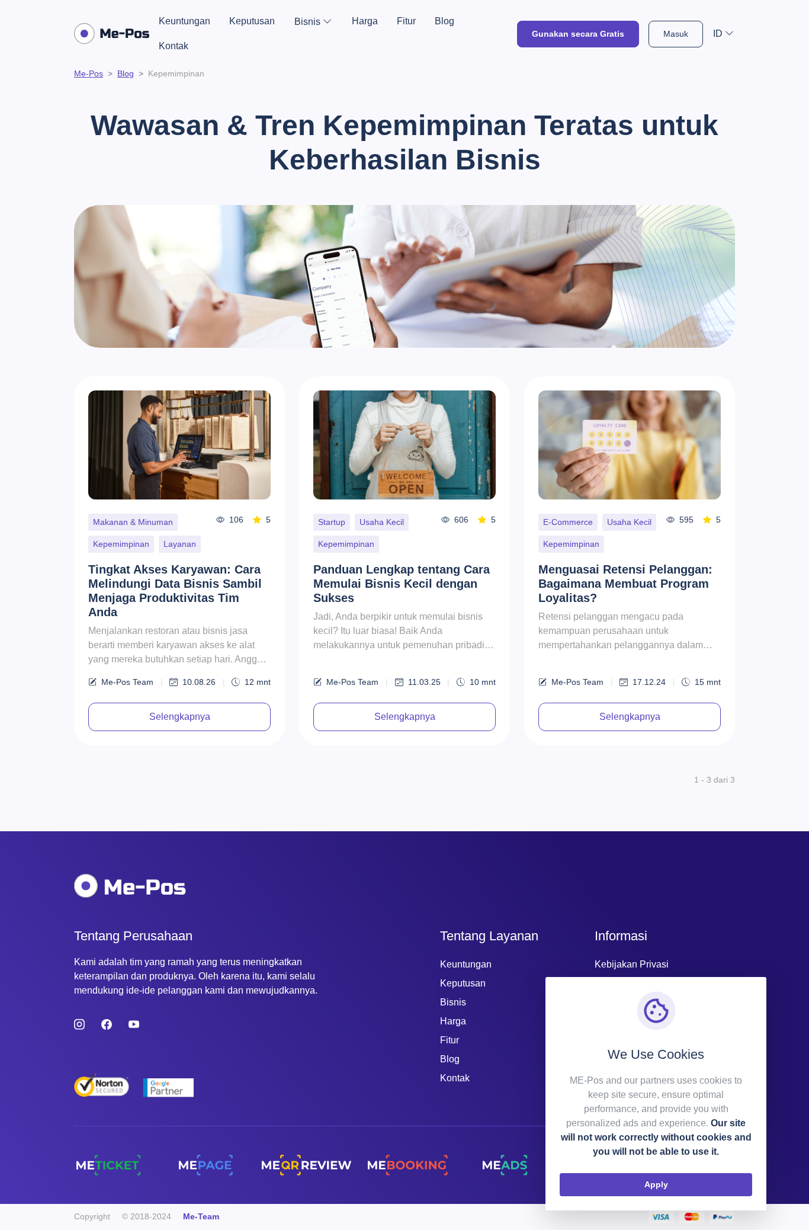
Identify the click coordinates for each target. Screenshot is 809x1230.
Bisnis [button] (307, 22)
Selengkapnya (179, 717)
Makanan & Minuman (133, 522)
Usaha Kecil (381, 522)
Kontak (173, 46)
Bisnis (453, 1002)
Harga (365, 21)
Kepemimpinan (121, 544)
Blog (444, 21)
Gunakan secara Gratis (578, 34)
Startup (331, 522)
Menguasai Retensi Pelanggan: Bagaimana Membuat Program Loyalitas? (625, 583)
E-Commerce (568, 522)
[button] (723, 33)
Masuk (675, 34)
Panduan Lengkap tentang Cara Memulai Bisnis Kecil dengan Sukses (401, 583)
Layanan (179, 544)
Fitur (406, 21)
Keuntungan (184, 21)
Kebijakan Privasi (632, 964)
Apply (656, 1184)
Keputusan (252, 21)
